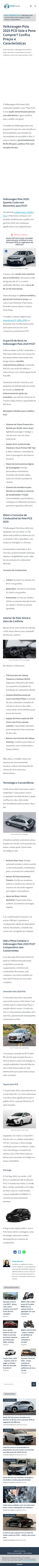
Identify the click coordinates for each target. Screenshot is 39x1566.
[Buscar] (35, 6)
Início (6, 15)
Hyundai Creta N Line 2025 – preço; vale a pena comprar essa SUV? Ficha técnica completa (10, 1308)
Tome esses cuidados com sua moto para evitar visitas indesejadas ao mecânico (19, 1506)
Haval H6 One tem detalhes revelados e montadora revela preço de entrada (18, 1478)
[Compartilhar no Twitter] (19, 1252)
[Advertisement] (19, 80)
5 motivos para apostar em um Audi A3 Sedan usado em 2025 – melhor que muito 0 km (19, 1535)
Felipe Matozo (17, 1261)
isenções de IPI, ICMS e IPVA (15, 320)
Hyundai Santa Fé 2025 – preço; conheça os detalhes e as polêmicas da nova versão (28, 1364)
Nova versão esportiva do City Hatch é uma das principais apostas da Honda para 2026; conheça (10, 1336)
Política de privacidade (14, 1553)
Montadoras (8, 1430)
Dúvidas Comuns (9, 1488)
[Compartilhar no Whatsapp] (24, 1252)
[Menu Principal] (31, 6)
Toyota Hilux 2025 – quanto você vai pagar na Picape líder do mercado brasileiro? (10, 1363)
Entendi (19, 1564)
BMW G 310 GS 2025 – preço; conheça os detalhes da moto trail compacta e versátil (28, 1336)
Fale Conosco (27, 1553)
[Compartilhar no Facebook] (15, 1252)
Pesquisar (34, 1384)
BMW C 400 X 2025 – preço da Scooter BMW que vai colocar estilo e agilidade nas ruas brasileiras (28, 1308)
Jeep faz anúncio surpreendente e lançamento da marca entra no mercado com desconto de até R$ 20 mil (18, 1449)
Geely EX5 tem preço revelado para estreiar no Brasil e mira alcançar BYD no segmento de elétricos (19, 241)
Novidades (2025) (14, 15)
